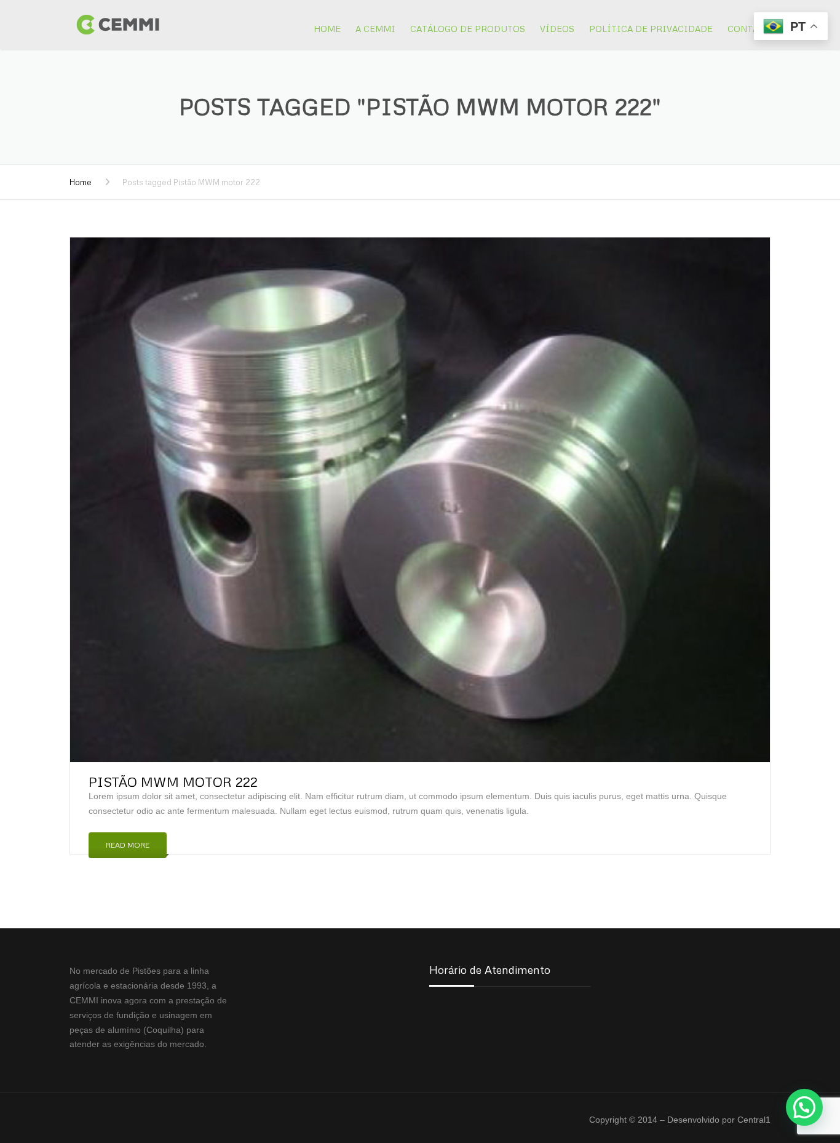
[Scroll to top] (775, 1077)
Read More (127, 845)
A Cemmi (375, 28)
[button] (804, 1107)
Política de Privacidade (651, 28)
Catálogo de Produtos (467, 28)
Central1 (754, 1120)
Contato (749, 28)
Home (327, 28)
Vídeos (557, 28)
